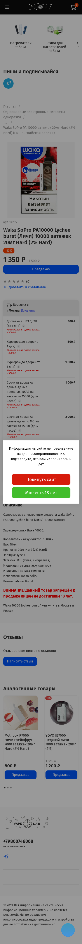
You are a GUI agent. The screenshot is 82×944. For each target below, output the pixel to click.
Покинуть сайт (41, 479)
